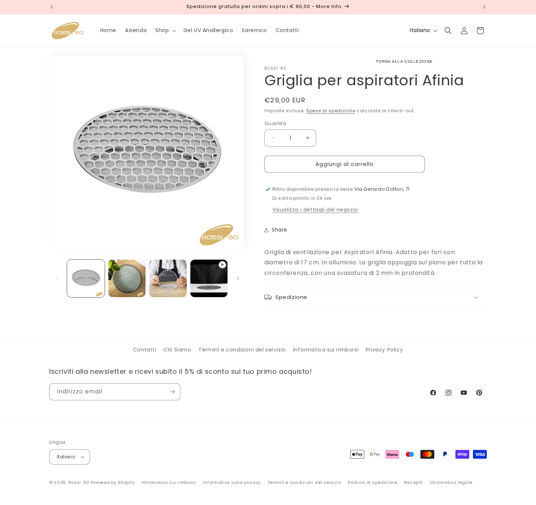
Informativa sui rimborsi (325, 349)
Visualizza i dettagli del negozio (315, 209)
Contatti (144, 349)
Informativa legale (451, 482)
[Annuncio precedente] (52, 7)
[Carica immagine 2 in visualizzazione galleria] (127, 278)
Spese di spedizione (330, 111)
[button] (165, 30)
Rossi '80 (79, 482)
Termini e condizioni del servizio (242, 349)
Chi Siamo (177, 349)
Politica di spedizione (372, 482)
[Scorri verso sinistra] (57, 278)
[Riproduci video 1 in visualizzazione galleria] (209, 278)
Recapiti (413, 482)
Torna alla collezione (404, 61)
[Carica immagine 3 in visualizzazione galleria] (168, 278)
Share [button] (279, 229)
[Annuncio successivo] (484, 7)
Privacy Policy (384, 349)
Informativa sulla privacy (232, 482)
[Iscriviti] (172, 391)
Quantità (275, 123)
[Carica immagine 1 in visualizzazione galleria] (86, 278)
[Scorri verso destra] (238, 278)
